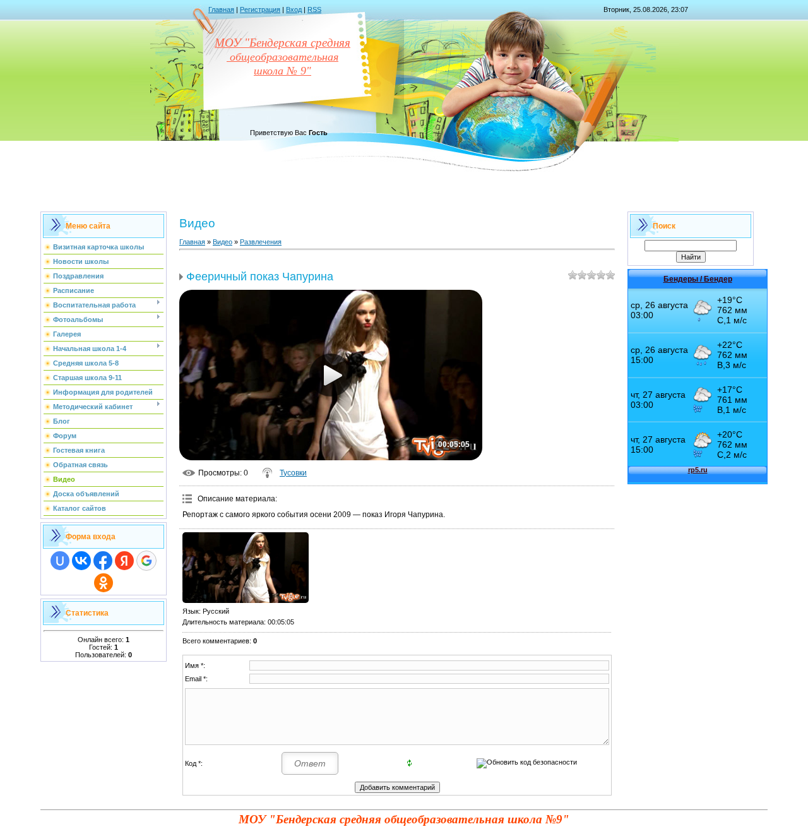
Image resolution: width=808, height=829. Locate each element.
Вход (294, 9)
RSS (314, 9)
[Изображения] (245, 568)
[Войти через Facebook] (102, 560)
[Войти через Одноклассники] (103, 582)
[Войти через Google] (146, 561)
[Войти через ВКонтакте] (81, 560)
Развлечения (261, 242)
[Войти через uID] (59, 560)
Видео (222, 242)
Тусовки (293, 472)
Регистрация (260, 9)
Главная (221, 9)
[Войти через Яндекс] (124, 560)
